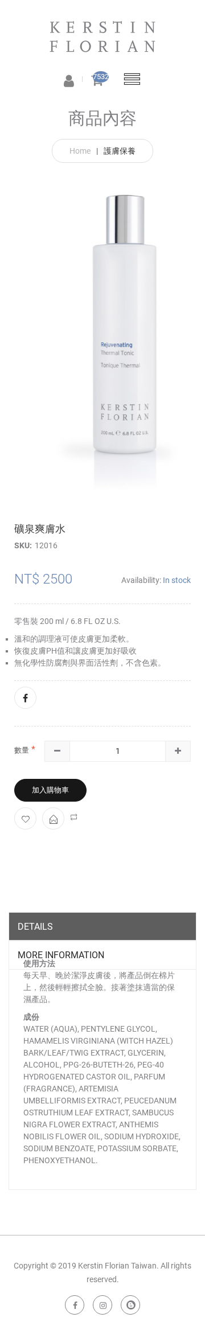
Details (35, 926)
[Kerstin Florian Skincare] (102, 31)
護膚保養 (120, 150)
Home (80, 150)
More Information (61, 955)
